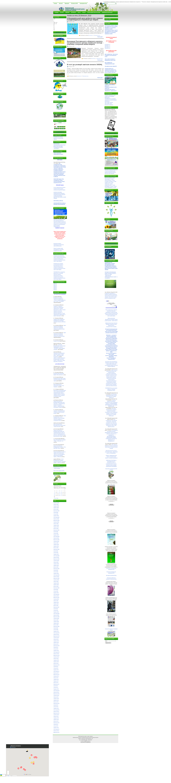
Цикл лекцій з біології (109, 102)
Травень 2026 (56, 507)
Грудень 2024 (56, 534)
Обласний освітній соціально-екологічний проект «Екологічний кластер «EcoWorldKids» (111, 452)
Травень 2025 (56, 526)
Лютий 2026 (56, 512)
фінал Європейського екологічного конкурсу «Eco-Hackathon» (59, 385)
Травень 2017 (56, 681)
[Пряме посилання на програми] (111, 494)
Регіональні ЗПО (74, 3)
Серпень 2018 (56, 656)
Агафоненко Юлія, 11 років (110, 185)
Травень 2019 (56, 642)
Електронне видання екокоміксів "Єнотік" (111, 629)
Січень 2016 (56, 706)
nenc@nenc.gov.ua (86, 741)
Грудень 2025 (56, 515)
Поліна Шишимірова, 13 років (110, 187)
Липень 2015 (56, 716)
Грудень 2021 (56, 592)
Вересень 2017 (56, 674)
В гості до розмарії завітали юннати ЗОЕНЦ (84, 64)
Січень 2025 (56, 533)
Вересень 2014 (56, 732)
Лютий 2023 (56, 570)
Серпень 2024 (56, 541)
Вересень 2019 (56, 636)
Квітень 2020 (56, 624)
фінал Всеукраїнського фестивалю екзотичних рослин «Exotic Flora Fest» (59, 425)
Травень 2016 (56, 700)
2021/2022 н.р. (107, 46)
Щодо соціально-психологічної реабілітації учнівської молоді (112, 371)
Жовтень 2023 (56, 557)
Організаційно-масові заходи (93, 12)
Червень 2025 (56, 525)
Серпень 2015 (56, 714)
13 (61, 492)
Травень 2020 (56, 623)
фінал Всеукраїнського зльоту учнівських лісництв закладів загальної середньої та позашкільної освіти (60, 418)
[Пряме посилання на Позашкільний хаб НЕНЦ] (59, 129)
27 (61, 495)
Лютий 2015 (56, 724)
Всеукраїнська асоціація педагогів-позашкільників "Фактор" (58, 138)
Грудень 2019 (56, 631)
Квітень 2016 (56, 701)
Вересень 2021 (56, 597)
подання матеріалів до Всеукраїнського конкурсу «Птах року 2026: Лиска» (60, 447)
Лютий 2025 (56, 531)
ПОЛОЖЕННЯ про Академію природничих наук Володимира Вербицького (111, 100)
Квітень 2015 (56, 721)
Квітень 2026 (56, 509)
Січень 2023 (56, 571)
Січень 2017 (56, 687)
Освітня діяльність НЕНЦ (111, 15)
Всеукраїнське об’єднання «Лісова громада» (58, 467)
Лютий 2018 (56, 666)
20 (61, 493)
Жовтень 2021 (56, 595)
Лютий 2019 (56, 647)
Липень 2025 (56, 523)
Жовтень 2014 (56, 730)
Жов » (57, 498)
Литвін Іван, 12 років (108, 183)
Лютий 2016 (56, 705)
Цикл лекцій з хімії (108, 103)
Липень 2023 (56, 562)
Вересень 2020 (56, 616)
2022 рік (55, 286)
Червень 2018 (56, 660)
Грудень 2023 (56, 554)
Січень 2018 (56, 668)
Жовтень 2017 (56, 672)
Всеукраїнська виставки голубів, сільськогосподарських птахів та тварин (60, 379)
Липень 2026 (56, 504)
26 (59, 495)
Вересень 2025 (56, 520)
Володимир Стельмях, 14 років (110, 186)
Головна (55, 3)
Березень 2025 (56, 530)
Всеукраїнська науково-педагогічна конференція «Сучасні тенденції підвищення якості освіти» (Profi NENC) (60, 299)
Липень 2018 (56, 658)
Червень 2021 (56, 602)
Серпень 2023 (56, 560)
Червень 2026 (56, 506)
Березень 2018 (56, 664)
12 (59, 492)
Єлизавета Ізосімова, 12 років (110, 181)
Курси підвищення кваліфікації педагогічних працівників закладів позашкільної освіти (60, 327)
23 (54, 495)
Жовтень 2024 (56, 538)
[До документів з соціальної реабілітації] (111, 216)
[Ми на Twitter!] (103, 4)
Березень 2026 (56, 510)
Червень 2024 (56, 544)
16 (54, 493)
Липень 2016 (56, 697)
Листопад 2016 (56, 690)
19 (59, 493)
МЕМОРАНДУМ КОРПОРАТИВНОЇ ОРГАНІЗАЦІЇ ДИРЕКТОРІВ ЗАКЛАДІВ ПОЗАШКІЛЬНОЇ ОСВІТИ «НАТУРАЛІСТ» (59, 146)
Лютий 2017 (56, 685)
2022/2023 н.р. (107, 48)
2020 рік (55, 283)
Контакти (61, 3)
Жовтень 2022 (56, 576)
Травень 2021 (56, 603)
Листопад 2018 (56, 652)
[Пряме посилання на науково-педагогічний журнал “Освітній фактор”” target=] (111, 595)
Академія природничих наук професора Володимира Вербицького (110, 96)
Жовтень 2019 (56, 634)
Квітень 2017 (56, 682)
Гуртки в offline (107, 20)
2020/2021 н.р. (107, 45)
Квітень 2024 (56, 547)
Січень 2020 (56, 629)
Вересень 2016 (56, 693)
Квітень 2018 (56, 663)
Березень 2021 (56, 607)
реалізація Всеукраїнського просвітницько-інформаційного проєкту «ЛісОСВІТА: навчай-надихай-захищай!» (60, 347)
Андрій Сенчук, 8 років (109, 182)
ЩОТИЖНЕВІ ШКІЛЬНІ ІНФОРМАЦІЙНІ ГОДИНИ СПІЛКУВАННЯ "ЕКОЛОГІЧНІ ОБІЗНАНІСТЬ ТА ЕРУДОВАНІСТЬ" (111, 439)
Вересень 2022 (56, 578)
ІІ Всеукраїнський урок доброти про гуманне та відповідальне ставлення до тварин (85, 19)
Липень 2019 (56, 639)
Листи (79, 12)
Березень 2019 (56, 645)
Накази (83, 12)
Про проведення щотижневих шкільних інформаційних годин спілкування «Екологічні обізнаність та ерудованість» (111, 433)
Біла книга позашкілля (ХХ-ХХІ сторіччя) (111, 469)
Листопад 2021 (56, 594)
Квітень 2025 (56, 528)
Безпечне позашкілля (109, 104)
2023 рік (55, 287)
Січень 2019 (56, 648)
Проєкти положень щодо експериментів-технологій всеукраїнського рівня (58, 249)
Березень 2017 (56, 684)
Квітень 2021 (56, 605)
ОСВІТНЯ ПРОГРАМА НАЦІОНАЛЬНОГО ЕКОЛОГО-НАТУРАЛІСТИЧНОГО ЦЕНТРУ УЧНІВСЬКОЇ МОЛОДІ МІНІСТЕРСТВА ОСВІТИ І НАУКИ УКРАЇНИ (60, 195)
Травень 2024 (56, 546)
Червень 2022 (56, 583)
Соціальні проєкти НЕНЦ (111, 133)
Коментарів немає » (97, 35)
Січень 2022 (56, 591)
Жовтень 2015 (56, 711)
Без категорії (90, 35)
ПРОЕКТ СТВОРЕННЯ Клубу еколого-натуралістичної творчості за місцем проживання (111, 456)
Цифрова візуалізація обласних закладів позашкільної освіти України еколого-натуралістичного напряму (111, 324)
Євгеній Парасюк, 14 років (110, 180)
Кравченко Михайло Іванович (110, 172)
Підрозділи (67, 3)
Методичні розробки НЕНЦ (111, 575)
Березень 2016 (56, 703)
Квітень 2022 (56, 586)
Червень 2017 (56, 679)
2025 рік (55, 289)
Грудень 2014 (56, 727)
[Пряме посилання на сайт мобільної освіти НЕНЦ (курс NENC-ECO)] (111, 130)
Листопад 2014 (56, 729)
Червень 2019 (56, 640)
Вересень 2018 (56, 655)
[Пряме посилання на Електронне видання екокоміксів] (111, 636)
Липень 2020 (56, 620)
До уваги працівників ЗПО (111, 243)
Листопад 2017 (56, 671)
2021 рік (55, 284)
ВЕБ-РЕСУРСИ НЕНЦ (60, 32)
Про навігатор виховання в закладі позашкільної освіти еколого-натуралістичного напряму (111, 446)
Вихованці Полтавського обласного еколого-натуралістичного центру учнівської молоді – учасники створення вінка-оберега (85, 42)
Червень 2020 (56, 621)
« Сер (55, 498)
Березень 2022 (56, 587)
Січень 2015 (56, 725)
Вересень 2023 (56, 559)
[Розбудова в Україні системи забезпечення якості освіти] (111, 307)
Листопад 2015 (56, 709)
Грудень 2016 (56, 689)
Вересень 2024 (56, 539)
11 (57, 492)
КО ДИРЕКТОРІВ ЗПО (60, 131)
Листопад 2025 (56, 517)
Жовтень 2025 (56, 518)
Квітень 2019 (56, 644)
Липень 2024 (56, 542)
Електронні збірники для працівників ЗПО (111, 572)
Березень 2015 (56, 722)
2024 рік (55, 288)
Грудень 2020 (56, 611)
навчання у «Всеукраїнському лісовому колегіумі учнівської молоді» (59, 412)
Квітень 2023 (56, 567)
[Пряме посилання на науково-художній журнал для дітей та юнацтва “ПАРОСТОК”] (111, 611)
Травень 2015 (56, 719)
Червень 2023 (56, 563)
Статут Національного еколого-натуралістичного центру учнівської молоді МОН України (60, 188)
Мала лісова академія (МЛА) (59, 470)
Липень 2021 (56, 600)
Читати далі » (100, 36)
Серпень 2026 (56, 502)
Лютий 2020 (56, 628)
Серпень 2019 (56, 637)
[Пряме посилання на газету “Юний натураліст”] (111, 626)
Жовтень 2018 (56, 653)
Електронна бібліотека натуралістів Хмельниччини (111, 578)
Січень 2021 (56, 610)
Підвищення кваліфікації (107, 12)
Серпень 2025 (56, 522)
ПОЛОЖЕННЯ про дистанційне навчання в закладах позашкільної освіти (111, 389)
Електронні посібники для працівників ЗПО (111, 569)
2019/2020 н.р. (107, 44)
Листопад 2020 (56, 613)
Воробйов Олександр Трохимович (111, 169)
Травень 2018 (56, 661)
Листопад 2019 (56, 632)
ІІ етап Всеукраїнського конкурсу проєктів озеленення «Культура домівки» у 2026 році (60, 460)
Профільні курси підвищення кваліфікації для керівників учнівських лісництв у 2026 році (59, 320)
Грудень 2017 (56, 669)
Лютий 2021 (56, 608)
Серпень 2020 (56, 618)
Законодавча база (83, 3)
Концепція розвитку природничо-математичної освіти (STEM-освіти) (59, 244)
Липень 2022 (56, 581)
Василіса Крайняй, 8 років (110, 177)
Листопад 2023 (56, 555)
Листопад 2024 (56, 536)
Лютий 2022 (56, 589)
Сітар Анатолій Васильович (110, 171)
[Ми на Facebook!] (100, 4)
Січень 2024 (56, 552)
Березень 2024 (56, 549)
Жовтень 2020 (56, 615)
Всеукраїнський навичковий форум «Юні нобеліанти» (59, 374)
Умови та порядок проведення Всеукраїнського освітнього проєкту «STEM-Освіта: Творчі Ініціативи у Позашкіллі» (59, 359)
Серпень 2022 (56, 579)
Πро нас (62, 12)
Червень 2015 (56, 717)
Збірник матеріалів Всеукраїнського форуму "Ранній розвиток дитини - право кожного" (111, 319)
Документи (73, 12)
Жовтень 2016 (56, 692)
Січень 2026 (56, 514)
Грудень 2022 (56, 573)
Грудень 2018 (56, 650)
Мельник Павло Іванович (109, 173)
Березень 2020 (56, 626)
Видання (67, 12)
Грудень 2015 (56, 708)
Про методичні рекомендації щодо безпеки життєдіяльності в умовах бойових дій (111, 395)
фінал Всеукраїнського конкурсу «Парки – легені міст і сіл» (60, 440)
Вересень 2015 (56, 713)
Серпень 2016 (56, 695)
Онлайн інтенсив (57, 341)
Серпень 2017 (56, 676)
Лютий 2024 (56, 550)
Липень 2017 (56, 677)
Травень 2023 (56, 565)
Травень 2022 (56, 584)
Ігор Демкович (88, 742)
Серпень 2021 (56, 599)
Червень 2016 (56, 698)
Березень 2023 (56, 568)
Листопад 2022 (56, 575)
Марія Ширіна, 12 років (109, 179)
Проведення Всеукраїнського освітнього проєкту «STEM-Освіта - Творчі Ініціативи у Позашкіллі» (59, 354)
